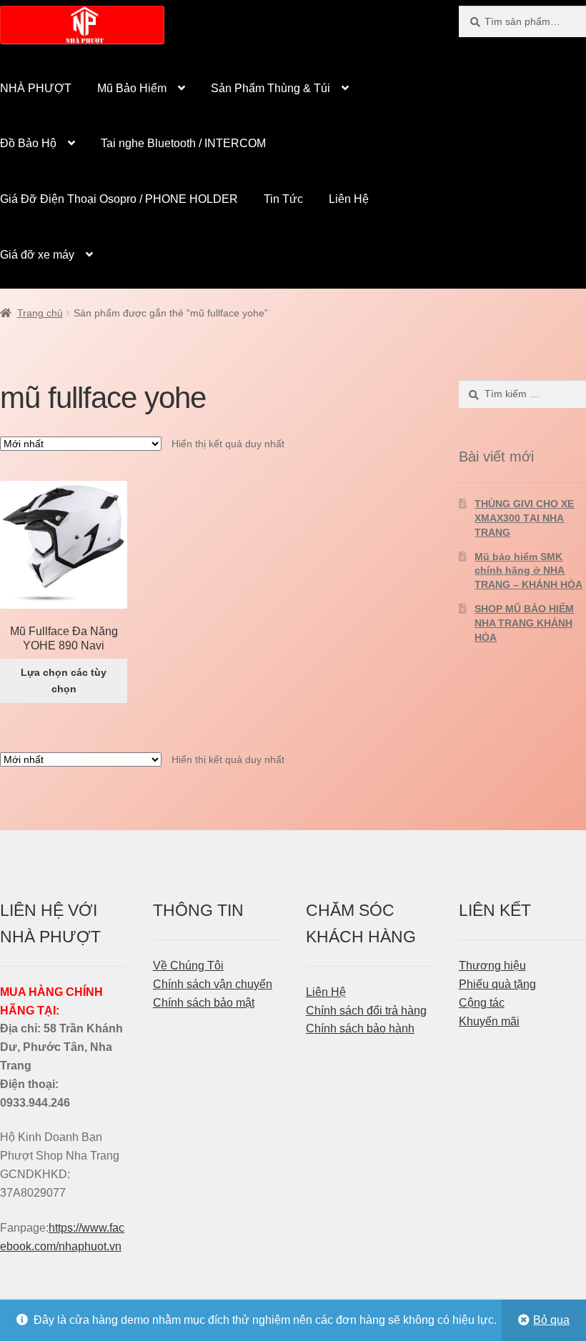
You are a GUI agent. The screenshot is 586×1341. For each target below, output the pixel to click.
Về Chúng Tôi (188, 965)
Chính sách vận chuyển (212, 984)
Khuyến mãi (489, 1021)
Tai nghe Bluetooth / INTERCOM (183, 143)
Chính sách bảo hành (360, 1028)
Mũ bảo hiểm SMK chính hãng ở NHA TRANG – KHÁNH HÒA (528, 571)
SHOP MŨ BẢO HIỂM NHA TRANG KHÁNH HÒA (524, 623)
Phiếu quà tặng (497, 984)
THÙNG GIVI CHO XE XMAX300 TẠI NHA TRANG (524, 518)
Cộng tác (482, 1003)
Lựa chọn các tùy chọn (63, 680)
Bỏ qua (551, 1320)
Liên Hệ (349, 199)
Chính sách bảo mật (203, 1003)
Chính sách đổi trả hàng (366, 1010)
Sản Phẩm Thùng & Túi (270, 88)
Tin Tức (283, 199)
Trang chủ (40, 313)
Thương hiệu (492, 965)
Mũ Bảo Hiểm (132, 88)
